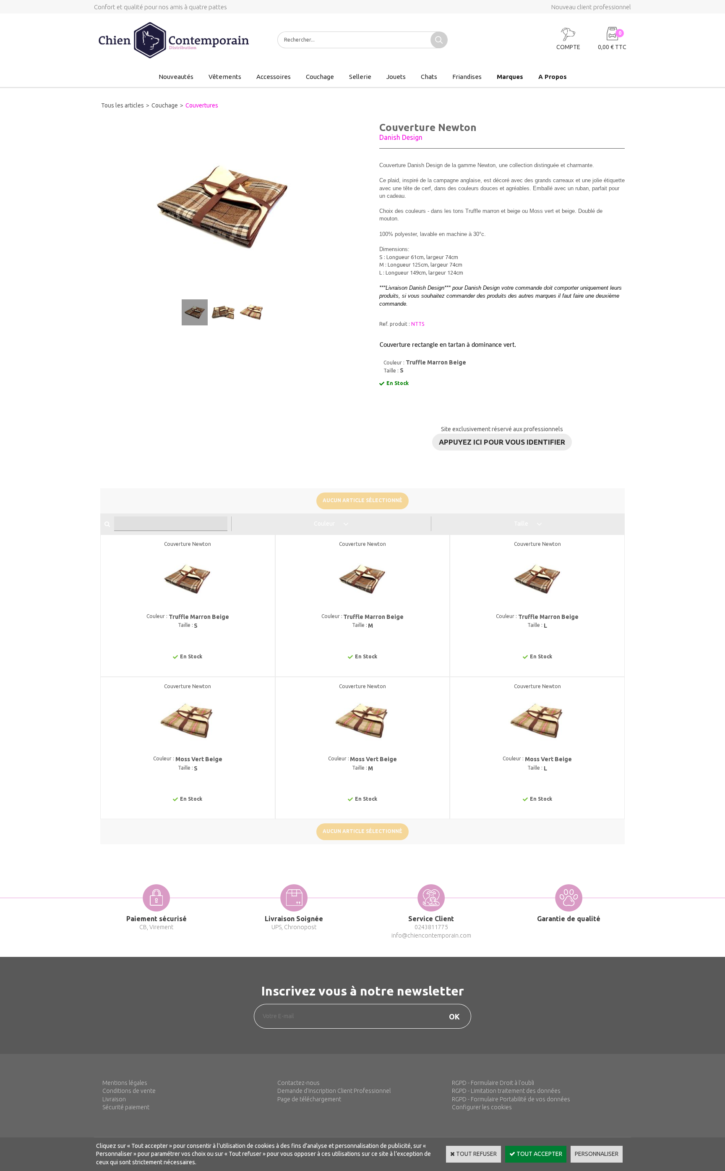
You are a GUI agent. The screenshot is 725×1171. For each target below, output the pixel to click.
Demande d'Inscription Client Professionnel (334, 1090)
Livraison (114, 1099)
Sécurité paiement (125, 1107)
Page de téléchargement (309, 1099)
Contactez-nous (298, 1082)
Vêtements (225, 76)
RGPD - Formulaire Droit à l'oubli (493, 1082)
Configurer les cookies (482, 1107)
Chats (429, 76)
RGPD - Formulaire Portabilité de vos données (511, 1099)
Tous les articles (122, 105)
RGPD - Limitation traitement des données (506, 1090)
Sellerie (360, 76)
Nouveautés (176, 76)
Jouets (396, 76)
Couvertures (201, 105)
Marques (510, 76)
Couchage (320, 76)
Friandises (467, 76)
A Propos (552, 76)
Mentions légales (124, 1082)
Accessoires (273, 76)
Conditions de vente (129, 1090)
